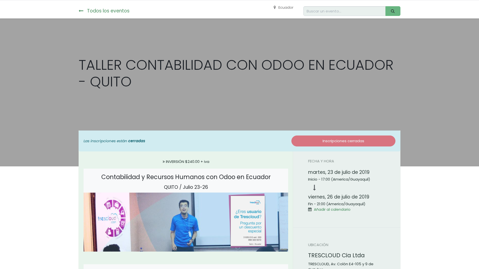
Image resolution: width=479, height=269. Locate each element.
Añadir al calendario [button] (332, 209)
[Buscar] (392, 11)
